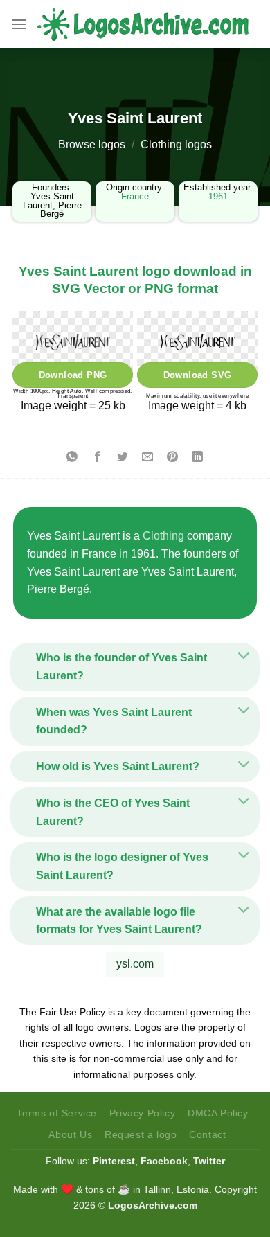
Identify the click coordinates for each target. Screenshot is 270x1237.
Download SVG (197, 375)
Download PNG (73, 375)
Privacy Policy (142, 1113)
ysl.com (135, 964)
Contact (207, 1134)
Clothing (163, 536)
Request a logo (141, 1134)
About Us (70, 1134)
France (135, 196)
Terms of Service (57, 1113)
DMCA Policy (218, 1113)
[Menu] (18, 24)
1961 (218, 196)
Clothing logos (176, 144)
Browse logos (91, 144)
